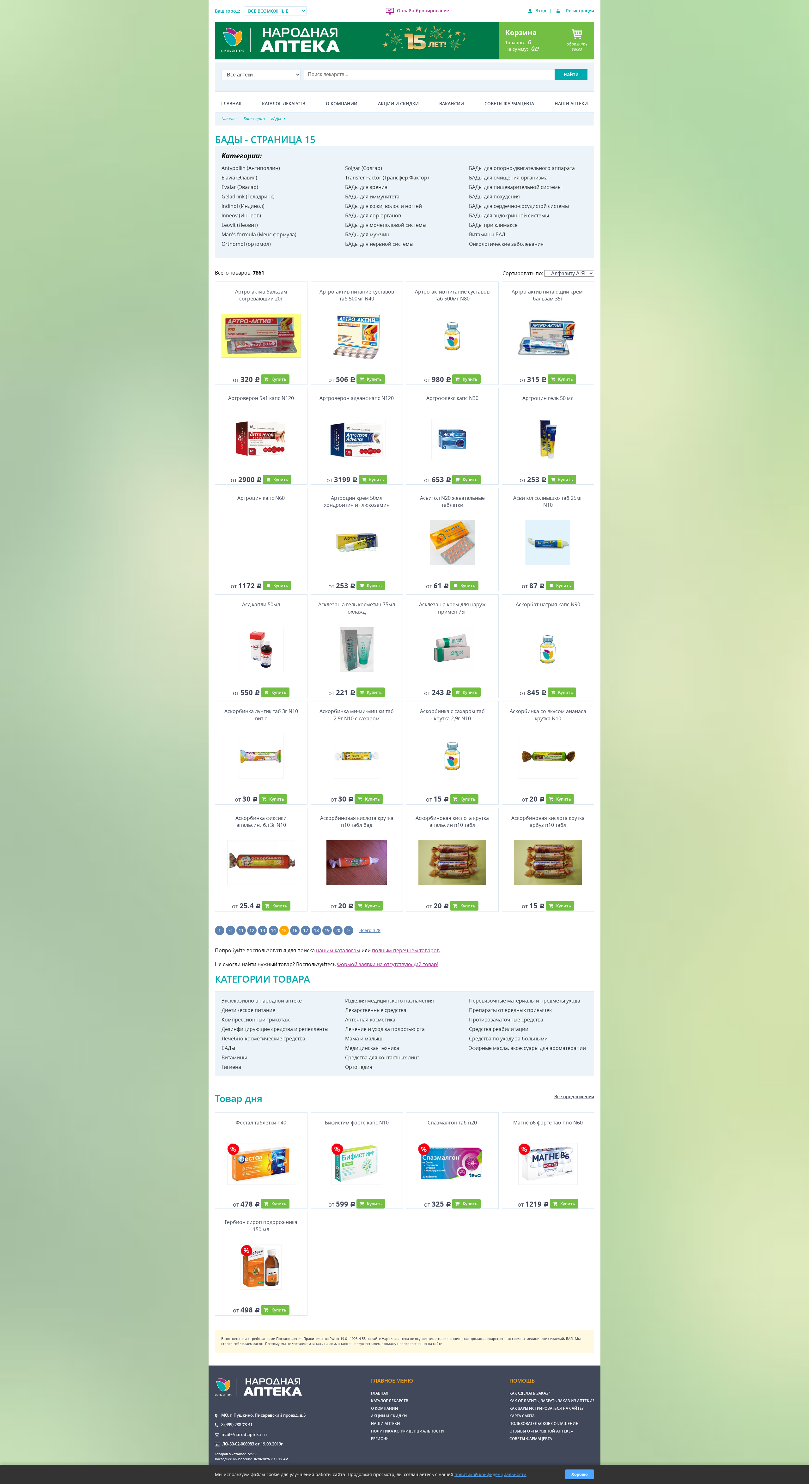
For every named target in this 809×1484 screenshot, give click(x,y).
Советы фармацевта (509, 103)
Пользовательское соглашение (543, 1423)
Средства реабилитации (498, 1029)
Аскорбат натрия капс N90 (548, 604)
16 (294, 930)
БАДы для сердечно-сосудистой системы (519, 206)
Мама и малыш (363, 1038)
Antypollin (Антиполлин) (251, 168)
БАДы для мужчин (367, 234)
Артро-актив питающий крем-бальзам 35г (548, 295)
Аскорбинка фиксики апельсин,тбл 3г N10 (261, 821)
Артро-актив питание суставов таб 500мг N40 (356, 295)
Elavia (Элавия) (239, 177)
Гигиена (231, 1066)
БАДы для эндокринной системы (509, 215)
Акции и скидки (398, 103)
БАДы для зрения (366, 187)
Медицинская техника (372, 1048)
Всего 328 (369, 930)
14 (273, 930)
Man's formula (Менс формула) (259, 234)
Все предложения (574, 1096)
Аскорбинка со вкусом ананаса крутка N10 (548, 715)
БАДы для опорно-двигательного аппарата (522, 168)
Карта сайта (522, 1416)
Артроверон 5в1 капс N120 (261, 398)
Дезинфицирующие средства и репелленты (275, 1029)
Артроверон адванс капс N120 (356, 398)
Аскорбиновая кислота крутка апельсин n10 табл (452, 821)
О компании (341, 103)
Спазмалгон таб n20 (452, 1122)
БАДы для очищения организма (508, 177)
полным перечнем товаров (406, 950)
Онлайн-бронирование (423, 11)
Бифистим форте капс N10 (357, 1122)
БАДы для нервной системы (379, 243)
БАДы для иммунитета (372, 196)
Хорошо (579, 1474)
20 (337, 930)
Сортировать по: (523, 273)
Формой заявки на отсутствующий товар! (387, 964)
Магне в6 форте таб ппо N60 (548, 1122)
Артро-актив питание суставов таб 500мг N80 (452, 295)
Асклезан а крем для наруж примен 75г (452, 608)
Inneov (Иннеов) (241, 215)
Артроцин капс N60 (261, 497)
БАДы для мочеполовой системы (385, 224)
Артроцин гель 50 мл (548, 398)
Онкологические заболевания (506, 243)
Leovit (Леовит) (240, 224)
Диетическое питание (248, 1010)
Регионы (380, 1438)
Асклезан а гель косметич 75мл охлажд (356, 608)
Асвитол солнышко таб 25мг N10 (547, 501)
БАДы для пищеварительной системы (515, 187)
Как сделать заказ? (529, 1393)
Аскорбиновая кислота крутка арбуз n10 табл (548, 821)
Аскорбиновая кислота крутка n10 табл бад (356, 821)
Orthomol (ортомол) (246, 243)
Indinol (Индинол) (243, 206)
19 (327, 930)
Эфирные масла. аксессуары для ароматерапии (527, 1048)
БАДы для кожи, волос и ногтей (383, 206)
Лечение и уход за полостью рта (385, 1029)
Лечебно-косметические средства (263, 1038)
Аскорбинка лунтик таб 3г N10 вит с (261, 715)
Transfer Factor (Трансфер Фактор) (387, 177)
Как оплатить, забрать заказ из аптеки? (551, 1400)
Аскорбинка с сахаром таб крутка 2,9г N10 (452, 715)
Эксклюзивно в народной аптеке (262, 1000)
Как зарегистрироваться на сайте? (546, 1408)
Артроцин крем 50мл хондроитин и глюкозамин (357, 501)
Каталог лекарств (283, 103)
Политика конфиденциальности (407, 1431)
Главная (231, 103)
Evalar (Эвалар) (240, 187)
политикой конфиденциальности (490, 1474)
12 (251, 930)
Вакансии (451, 103)
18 (316, 930)
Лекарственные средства (375, 1010)
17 (305, 930)
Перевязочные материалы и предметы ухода (524, 1000)
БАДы (228, 1048)
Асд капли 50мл (261, 604)
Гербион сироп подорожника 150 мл (261, 1226)
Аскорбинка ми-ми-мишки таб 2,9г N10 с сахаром (356, 715)
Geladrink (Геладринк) (248, 196)
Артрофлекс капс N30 (452, 398)
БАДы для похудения (494, 196)
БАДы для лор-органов (373, 215)
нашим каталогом (338, 950)
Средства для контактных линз (382, 1057)
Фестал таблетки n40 (261, 1122)
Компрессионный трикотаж (256, 1019)
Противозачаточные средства (506, 1019)
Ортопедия (358, 1066)
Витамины (234, 1057)
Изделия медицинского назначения (389, 1000)
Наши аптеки (571, 103)
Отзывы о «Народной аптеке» (541, 1431)
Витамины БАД (487, 234)
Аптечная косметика (370, 1019)
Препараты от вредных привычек (510, 1010)
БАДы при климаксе (493, 224)
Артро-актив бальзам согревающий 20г (261, 295)
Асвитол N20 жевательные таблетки (452, 501)
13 (262, 930)
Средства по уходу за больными (508, 1038)
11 (241, 930)
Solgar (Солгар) (363, 168)
